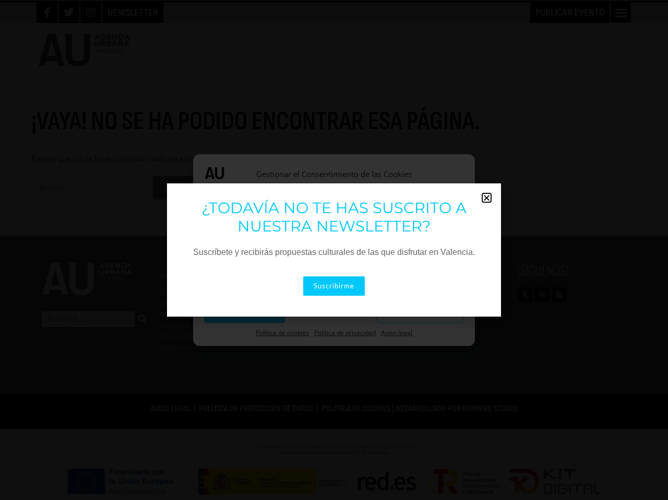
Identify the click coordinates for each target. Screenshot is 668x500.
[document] (334, 250)
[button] (487, 198)
